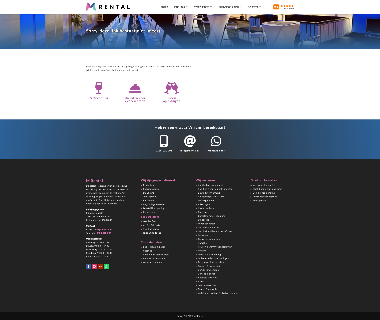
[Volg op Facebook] (88, 266)
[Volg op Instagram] (94, 266)
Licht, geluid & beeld (154, 247)
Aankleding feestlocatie (156, 254)
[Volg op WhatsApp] (106, 266)
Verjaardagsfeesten (153, 204)
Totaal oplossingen (171, 99)
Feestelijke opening (153, 208)
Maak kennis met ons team (267, 189)
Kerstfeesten (150, 212)
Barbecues (148, 200)
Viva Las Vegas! (151, 229)
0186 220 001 (104, 233)
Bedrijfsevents (151, 189)
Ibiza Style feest (152, 233)
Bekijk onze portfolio (264, 192)
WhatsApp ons (216, 150)
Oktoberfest (149, 221)
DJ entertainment (152, 262)
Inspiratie (179, 6)
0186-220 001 (164, 150)
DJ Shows (148, 192)
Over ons (253, 6)
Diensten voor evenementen (135, 99)
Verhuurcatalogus (228, 6)
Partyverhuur (99, 98)
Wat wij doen (201, 6)
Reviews (291, 6)
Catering (147, 250)
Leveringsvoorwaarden (265, 196)
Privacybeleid (260, 200)
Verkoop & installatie (154, 258)
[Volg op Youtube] (100, 266)
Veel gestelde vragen (264, 185)
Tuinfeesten (149, 196)
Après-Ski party (151, 225)
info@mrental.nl (190, 150)
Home (164, 6)
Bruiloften (148, 185)
